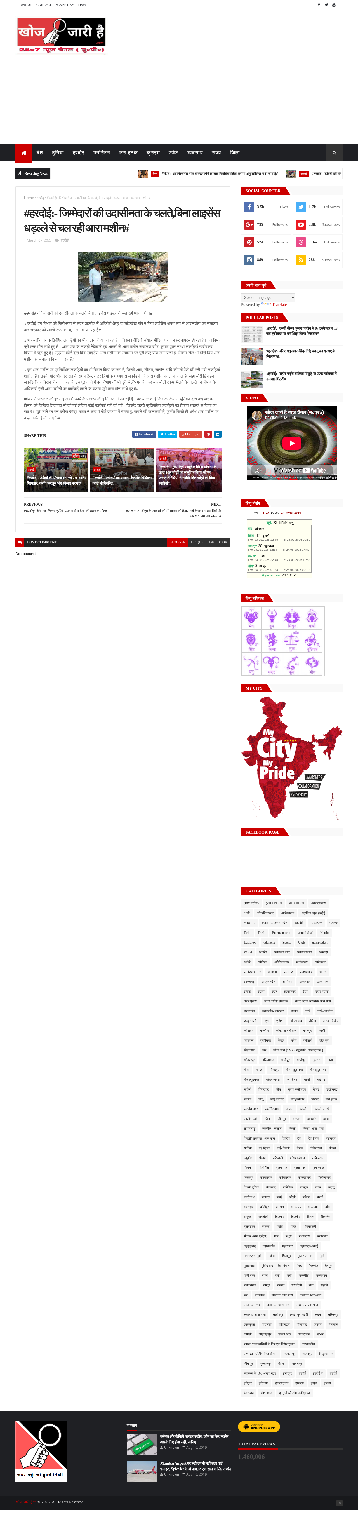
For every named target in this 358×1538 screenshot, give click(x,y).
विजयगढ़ (302, 1324)
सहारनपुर (289, 1354)
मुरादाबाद (249, 1266)
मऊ (276, 1236)
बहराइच (248, 1207)
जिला (235, 153)
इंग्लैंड (247, 991)
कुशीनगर (265, 1040)
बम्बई (279, 1197)
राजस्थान (321, 1275)
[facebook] (319, 5)
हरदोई (78, 153)
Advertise (65, 4)
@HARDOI (274, 903)
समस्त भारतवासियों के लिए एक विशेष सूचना (269, 1344)
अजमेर (263, 952)
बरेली (292, 1197)
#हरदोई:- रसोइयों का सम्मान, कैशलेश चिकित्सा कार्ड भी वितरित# (122, 481)
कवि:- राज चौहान (286, 1031)
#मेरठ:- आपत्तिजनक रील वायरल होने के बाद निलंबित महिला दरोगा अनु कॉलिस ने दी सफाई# (194, 174)
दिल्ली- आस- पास (313, 1129)
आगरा (322, 972)
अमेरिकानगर (281, 962)
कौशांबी (307, 1040)
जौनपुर (282, 1119)
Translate (279, 305)
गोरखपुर (274, 1070)
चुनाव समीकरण (297, 1089)
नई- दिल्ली (283, 1148)
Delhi (247, 933)
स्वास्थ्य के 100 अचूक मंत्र (260, 1373)
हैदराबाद (249, 1393)
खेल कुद (324, 1040)
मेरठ (129, 174)
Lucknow (250, 942)
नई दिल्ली (264, 1148)
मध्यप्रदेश (304, 1236)
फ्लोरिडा (288, 1187)
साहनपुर (307, 1354)
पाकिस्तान (318, 1158)
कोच (293, 1040)
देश (40, 153)
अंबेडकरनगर (304, 952)
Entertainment (281, 933)
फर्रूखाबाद (304, 1178)
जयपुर (315, 1099)
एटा (267, 1021)
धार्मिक (248, 1148)
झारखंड (311, 1119)
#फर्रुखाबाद (287, 913)
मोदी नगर (249, 1275)
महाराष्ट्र (287, 1246)
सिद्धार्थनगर (326, 1354)
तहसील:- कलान (272, 1129)
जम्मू (260, 1099)
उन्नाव (294, 1011)
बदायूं (331, 1187)
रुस (246, 1295)
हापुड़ (314, 1383)
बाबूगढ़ (247, 1217)
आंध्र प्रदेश (268, 982)
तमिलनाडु (249, 1129)
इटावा (261, 991)
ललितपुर (333, 1315)
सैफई (281, 1364)
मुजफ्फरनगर (305, 1256)
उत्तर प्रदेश (250, 1001)
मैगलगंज (313, 1266)
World (248, 952)
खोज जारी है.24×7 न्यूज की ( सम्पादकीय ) (298, 1050)
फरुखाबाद (266, 1178)
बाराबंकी (263, 1217)
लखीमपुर (278, 1315)
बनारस (266, 1197)
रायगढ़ (280, 1285)
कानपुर (307, 1031)
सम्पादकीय (308, 1344)
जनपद (247, 1099)
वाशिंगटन (284, 1324)
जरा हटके (128, 153)
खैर (264, 1050)
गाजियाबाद (268, 1060)
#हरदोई (299, 923)
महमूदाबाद (250, 1246)
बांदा (327, 1207)
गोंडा (246, 1070)
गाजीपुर (285, 1060)
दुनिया (58, 153)
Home (29, 197)
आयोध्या (287, 982)
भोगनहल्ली (309, 1226)
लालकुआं (249, 1324)
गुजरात (316, 1060)
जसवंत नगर (251, 1109)
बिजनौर (295, 1217)
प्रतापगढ (281, 1168)
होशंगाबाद (266, 1393)
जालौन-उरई (322, 1109)
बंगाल (318, 1187)
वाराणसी (267, 1324)
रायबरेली (296, 1285)
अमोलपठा (302, 962)
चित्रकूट (263, 1089)
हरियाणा (263, 1383)
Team (82, 4)
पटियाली (278, 1158)
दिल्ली (292, 1129)
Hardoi (324, 933)
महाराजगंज (269, 1246)
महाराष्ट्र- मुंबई (253, 1256)
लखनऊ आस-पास (310, 1295)
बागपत (280, 1207)
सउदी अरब (284, 1334)
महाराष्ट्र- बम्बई (309, 1246)
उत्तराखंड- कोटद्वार (273, 1011)
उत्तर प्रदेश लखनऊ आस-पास (313, 1001)
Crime (333, 923)
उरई (307, 1011)
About (26, 4)
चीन (278, 1089)
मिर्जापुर (286, 1256)
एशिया (280, 1021)
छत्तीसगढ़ (331, 1089)
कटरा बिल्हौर (330, 1021)
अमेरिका (262, 962)
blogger (177, 542)
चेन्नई (316, 1089)
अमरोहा (323, 952)
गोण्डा (259, 1070)
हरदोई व (318, 1373)
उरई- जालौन (325, 1011)
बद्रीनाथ (249, 1197)
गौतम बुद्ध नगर (294, 1070)
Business (316, 923)
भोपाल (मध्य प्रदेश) (255, 1236)
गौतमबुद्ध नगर (318, 1070)
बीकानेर (325, 1217)
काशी (322, 1031)
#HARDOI (296, 903)
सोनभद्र (297, 1364)
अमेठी (247, 962)
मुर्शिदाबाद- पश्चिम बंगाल (276, 1266)
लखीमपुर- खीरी (299, 1315)
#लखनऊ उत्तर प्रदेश (275, 923)
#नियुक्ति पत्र (265, 913)
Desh (261, 933)
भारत (293, 1226)
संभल (320, 1334)
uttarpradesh (320, 942)
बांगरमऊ (296, 1207)
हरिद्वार (248, 1383)
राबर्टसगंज (250, 1285)
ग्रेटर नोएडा (273, 1080)
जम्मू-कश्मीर (297, 1099)
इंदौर (274, 991)
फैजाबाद (271, 1187)
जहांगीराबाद (272, 1109)
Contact (44, 4)
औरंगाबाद (296, 1021)
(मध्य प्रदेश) (251, 903)
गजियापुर (249, 1060)
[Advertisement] (179, 102)
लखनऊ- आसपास (307, 1305)
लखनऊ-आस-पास (255, 1315)
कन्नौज (264, 1031)
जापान (289, 1109)
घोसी (307, 1080)
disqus (197, 542)
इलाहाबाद (290, 991)
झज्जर (296, 1119)
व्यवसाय (195, 153)
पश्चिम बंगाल (297, 1158)
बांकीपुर (264, 1207)
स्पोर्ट (173, 153)
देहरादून (331, 1138)
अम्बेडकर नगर (252, 972)
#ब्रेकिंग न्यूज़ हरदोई (313, 913)
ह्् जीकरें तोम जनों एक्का (294, 1393)
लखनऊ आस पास (282, 1295)
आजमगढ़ (249, 982)
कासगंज (248, 1040)
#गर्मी (247, 913)
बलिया (306, 1197)
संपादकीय (304, 1334)
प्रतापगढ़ (299, 1168)
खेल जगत (249, 1050)
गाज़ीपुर (301, 1060)
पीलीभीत (264, 1168)
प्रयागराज (318, 1168)
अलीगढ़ (288, 972)
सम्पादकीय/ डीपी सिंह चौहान (260, 1354)
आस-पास (322, 982)
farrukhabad (305, 933)
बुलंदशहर (249, 1226)
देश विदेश (313, 1138)
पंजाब (262, 1158)
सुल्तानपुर (265, 1364)
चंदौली (247, 1089)
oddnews (269, 942)
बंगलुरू (304, 1187)
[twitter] (326, 5)
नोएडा (332, 1148)
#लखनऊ (249, 923)
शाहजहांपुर (265, 1334)
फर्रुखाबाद (285, 1178)
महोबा (271, 1256)
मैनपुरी (329, 1266)
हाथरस (299, 1383)
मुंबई (321, 1256)
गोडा (330, 1060)
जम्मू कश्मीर (277, 1099)
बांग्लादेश (313, 1207)
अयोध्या (272, 972)
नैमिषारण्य (316, 1148)
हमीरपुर (287, 1373)
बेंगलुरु (265, 1226)
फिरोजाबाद (324, 1178)
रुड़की (324, 1285)
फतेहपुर (248, 1178)
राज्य (216, 153)
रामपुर (266, 1285)
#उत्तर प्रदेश (318, 903)
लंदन (318, 1315)
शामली (248, 1334)
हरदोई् (333, 1373)
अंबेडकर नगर (282, 952)
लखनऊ (260, 1295)
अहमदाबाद (306, 972)
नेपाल (300, 1148)
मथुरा (289, 1236)
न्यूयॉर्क (248, 1158)
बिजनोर (279, 1217)
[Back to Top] (339, 1503)
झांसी (326, 1119)
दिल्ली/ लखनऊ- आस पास (259, 1138)
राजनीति (304, 1275)
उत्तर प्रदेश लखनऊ (276, 1001)
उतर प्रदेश (322, 991)
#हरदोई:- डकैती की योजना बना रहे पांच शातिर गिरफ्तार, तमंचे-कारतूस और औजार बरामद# (56, 481)
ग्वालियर (292, 1080)
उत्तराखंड (249, 1011)
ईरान (305, 991)
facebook (218, 542)
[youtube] (334, 5)
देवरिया (286, 1138)
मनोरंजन (101, 153)
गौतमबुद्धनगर (251, 1080)
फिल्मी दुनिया (251, 1187)
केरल (281, 1040)
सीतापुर (248, 1364)
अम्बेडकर (320, 962)
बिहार (310, 1217)
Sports (286, 942)
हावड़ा (327, 1383)
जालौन (304, 1109)
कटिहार (248, 1031)
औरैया (312, 1021)
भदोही (279, 1226)
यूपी (277, 1275)
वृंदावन (318, 1324)
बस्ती (320, 1197)
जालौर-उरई (251, 1119)
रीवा (311, 1285)
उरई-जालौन (251, 1021)
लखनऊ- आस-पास (278, 1305)
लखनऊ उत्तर (252, 1305)
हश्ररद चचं (281, 1383)
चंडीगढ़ (321, 1080)
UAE (301, 942)
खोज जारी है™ (26, 1502)
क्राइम (153, 153)
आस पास (304, 982)
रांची (289, 1275)
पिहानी (248, 1168)
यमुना (265, 1275)
